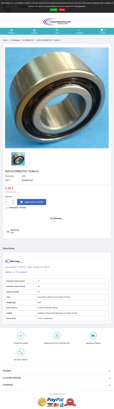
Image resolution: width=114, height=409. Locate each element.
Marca (7, 180)
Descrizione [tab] (8, 248)
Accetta (54, 10)
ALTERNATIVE (27, 180)
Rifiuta (62, 10)
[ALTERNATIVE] (57, 218)
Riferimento (9, 176)
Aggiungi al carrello (31, 202)
